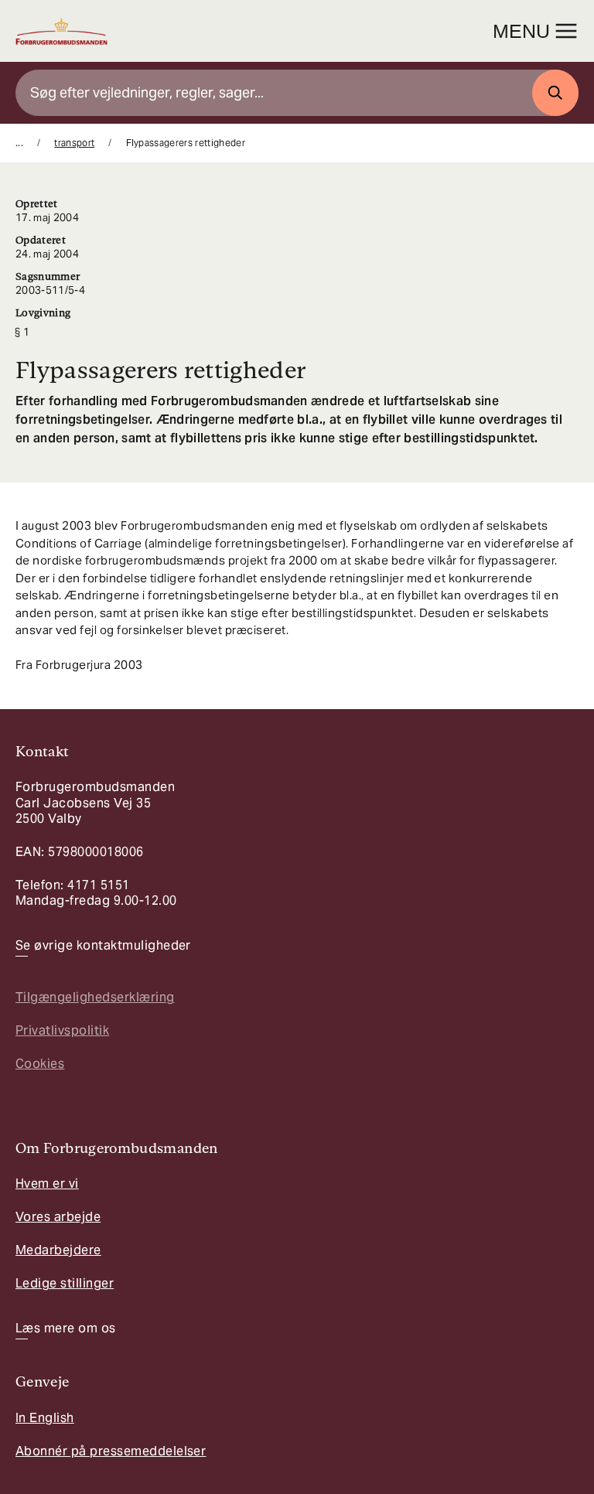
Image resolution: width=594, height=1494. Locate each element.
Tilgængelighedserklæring (95, 997)
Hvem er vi (47, 1183)
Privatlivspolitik (62, 1030)
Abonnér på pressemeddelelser (110, 1451)
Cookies (39, 1064)
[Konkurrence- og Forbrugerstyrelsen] (61, 31)
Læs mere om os (65, 1328)
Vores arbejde (58, 1217)
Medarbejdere (58, 1250)
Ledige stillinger (64, 1283)
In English (44, 1418)
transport (74, 142)
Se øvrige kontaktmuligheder (103, 945)
